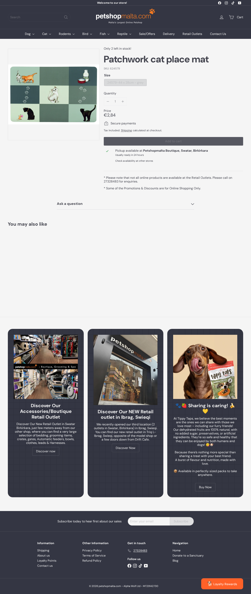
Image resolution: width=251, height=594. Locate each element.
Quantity (110, 93)
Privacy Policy (92, 550)
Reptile (122, 34)
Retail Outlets (192, 34)
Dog (28, 34)
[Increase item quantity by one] (122, 101)
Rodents (65, 34)
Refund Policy (91, 561)
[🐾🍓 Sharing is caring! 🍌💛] (205, 367)
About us (43, 556)
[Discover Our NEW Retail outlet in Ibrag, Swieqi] (126, 370)
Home (177, 550)
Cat (45, 34)
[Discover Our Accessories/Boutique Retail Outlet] (46, 367)
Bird (85, 34)
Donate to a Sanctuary (188, 556)
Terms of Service (94, 556)
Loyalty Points (46, 561)
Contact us (45, 566)
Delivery (169, 34)
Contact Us (218, 34)
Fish (103, 34)
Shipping (126, 130)
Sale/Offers (147, 34)
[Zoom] (53, 94)
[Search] (66, 17)
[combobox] (39, 17)
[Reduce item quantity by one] (108, 101)
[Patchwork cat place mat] (26, 263)
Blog (175, 561)
